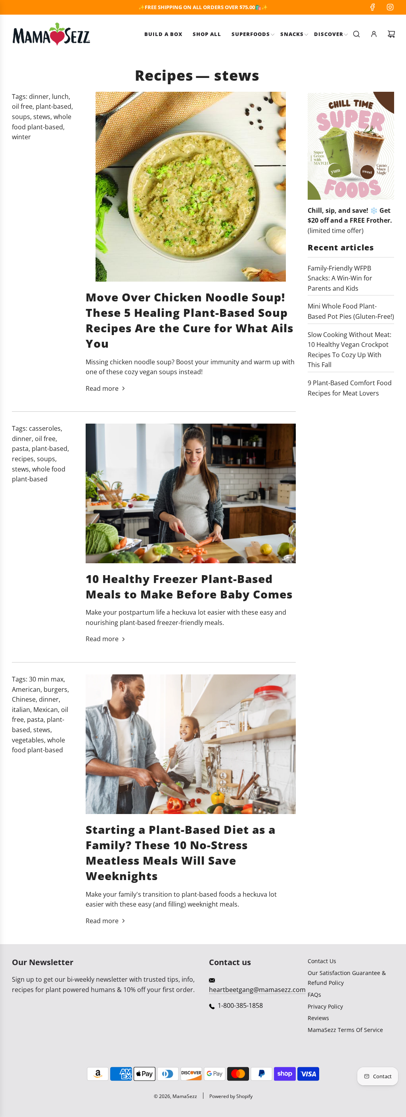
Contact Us (322, 961)
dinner (39, 96)
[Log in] (374, 34)
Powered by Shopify (231, 1096)
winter (21, 137)
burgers (55, 689)
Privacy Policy (325, 1006)
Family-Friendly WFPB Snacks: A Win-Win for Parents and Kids (340, 278)
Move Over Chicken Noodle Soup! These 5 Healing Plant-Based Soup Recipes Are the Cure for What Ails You (189, 320)
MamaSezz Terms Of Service (345, 1030)
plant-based (53, 106)
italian (21, 709)
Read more (102, 388)
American (26, 689)
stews (41, 116)
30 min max (46, 679)
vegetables (28, 740)
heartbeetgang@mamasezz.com (257, 989)
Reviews (318, 1018)
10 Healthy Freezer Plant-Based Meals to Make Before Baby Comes (189, 586)
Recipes (164, 75)
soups (21, 116)
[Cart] (391, 34)
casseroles (45, 428)
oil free (22, 106)
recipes (23, 458)
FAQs (314, 994)
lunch (60, 96)
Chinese (24, 699)
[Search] (356, 34)
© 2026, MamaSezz (175, 1096)
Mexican (45, 709)
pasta (20, 448)
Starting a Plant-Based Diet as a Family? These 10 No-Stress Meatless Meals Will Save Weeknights (181, 853)
